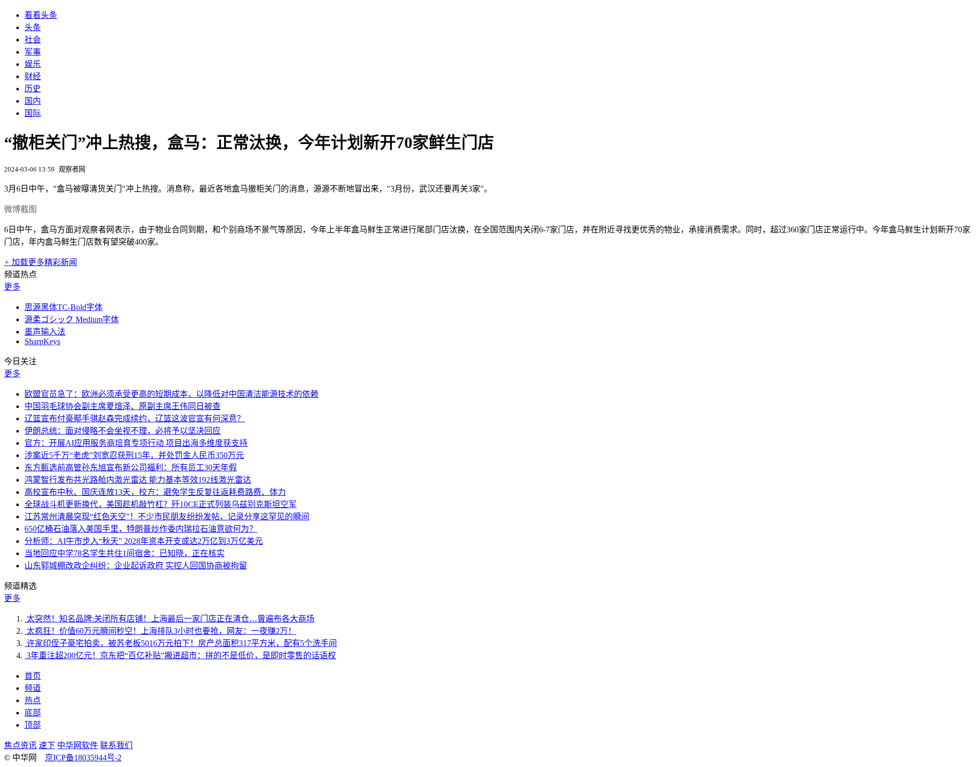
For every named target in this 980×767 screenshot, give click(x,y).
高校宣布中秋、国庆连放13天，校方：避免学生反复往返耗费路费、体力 (155, 492)
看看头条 (40, 15)
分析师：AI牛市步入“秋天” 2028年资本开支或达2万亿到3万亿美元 (143, 541)
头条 (32, 27)
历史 (32, 88)
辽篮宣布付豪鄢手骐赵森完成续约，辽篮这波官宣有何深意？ (134, 418)
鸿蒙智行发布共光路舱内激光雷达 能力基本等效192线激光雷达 (137, 479)
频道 (32, 688)
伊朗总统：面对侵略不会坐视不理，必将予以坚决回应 (122, 430)
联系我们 (116, 745)
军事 (32, 51)
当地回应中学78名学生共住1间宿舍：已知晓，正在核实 (124, 553)
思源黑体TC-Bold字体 (63, 307)
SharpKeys (42, 341)
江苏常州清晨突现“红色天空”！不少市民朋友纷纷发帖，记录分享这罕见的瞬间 (166, 516)
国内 (32, 101)
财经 (32, 76)
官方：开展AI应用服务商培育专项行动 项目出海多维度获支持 (136, 443)
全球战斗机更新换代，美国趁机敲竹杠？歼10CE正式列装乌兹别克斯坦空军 (160, 504)
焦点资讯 (20, 745)
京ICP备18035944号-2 (83, 757)
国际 (32, 113)
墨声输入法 (44, 331)
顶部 (32, 725)
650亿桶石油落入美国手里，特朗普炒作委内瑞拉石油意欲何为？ (140, 528)
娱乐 (32, 64)
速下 (47, 745)
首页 (32, 676)
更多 (12, 286)
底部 (32, 712)
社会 (32, 39)
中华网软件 (77, 745)
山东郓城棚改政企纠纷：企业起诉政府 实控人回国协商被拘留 (135, 565)
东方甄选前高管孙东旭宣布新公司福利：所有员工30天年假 (130, 467)
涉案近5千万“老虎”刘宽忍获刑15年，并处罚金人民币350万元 (134, 455)
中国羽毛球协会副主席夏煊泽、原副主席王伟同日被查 (122, 406)
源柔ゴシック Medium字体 (71, 319)
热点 (32, 700)
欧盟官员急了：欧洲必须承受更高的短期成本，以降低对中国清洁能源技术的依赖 (171, 394)
